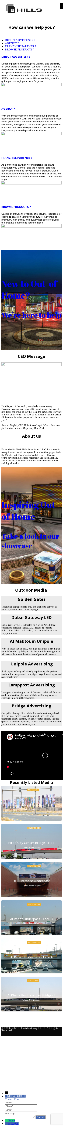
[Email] (21, 1109)
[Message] (20, 1117)
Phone (11, 1120)
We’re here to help (31, 315)
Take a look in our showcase (30, 540)
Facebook (13, 1123)
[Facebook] (6, 1123)
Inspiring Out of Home (28, 510)
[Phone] (21, 1106)
